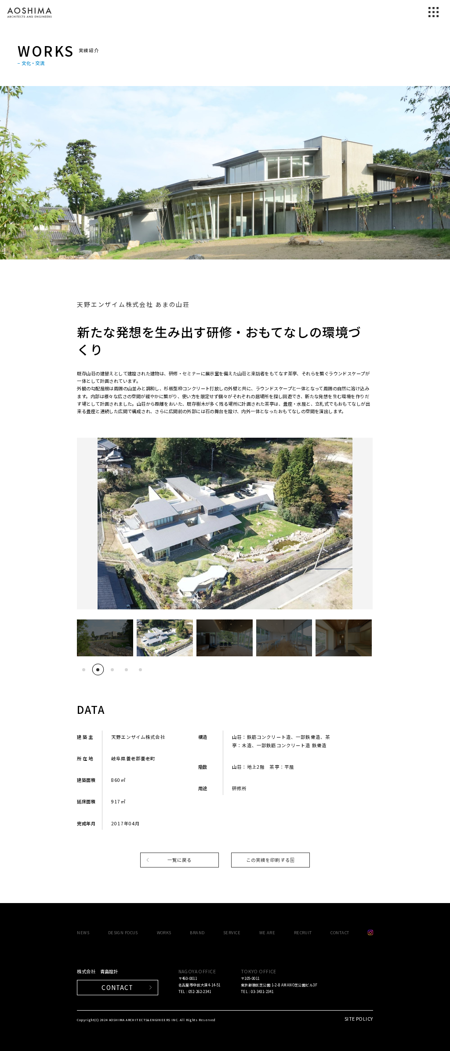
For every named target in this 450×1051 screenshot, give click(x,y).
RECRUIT (303, 932)
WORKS (164, 932)
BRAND (197, 932)
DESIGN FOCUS (123, 932)
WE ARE (267, 932)
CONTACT (339, 932)
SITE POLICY (359, 1018)
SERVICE (231, 932)
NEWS (83, 932)
